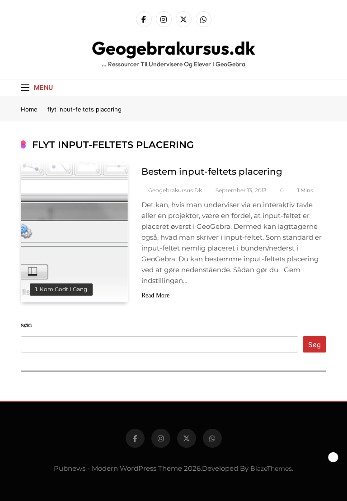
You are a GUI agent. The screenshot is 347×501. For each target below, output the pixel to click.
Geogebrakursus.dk (173, 48)
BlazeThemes (271, 468)
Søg (26, 325)
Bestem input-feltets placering (211, 171)
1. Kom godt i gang (61, 289)
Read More (155, 295)
